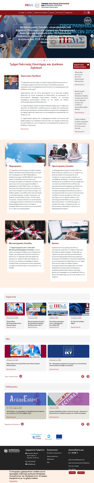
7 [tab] (55, 60)
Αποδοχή (72, 472)
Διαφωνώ (81, 472)
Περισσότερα (79, 84)
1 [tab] (39, 60)
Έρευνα (52, 12)
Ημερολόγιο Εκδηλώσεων (12, 424)
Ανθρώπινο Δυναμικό (41, 12)
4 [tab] (47, 60)
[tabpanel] (47, 36)
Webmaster (50, 459)
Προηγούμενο (2, 36)
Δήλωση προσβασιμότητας (76, 459)
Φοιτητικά (59, 12)
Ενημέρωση (68, 12)
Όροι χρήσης (72, 469)
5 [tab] (50, 60)
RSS (48, 462)
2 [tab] (41, 60)
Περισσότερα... (25, 129)
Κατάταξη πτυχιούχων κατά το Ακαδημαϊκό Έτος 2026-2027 (56, 323)
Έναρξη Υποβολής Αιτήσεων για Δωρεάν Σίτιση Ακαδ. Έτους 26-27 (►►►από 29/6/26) (81, 124)
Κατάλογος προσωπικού (54, 453)
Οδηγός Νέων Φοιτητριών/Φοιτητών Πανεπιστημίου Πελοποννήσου (79, 77)
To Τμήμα (21, 12)
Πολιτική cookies (73, 466)
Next (92, 36)
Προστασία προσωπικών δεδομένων (79, 463)
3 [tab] (44, 60)
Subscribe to (5, 132)
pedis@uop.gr (31, 464)
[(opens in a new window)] (36, 437)
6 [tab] (52, 60)
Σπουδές (29, 12)
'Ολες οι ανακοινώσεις (11, 376)
